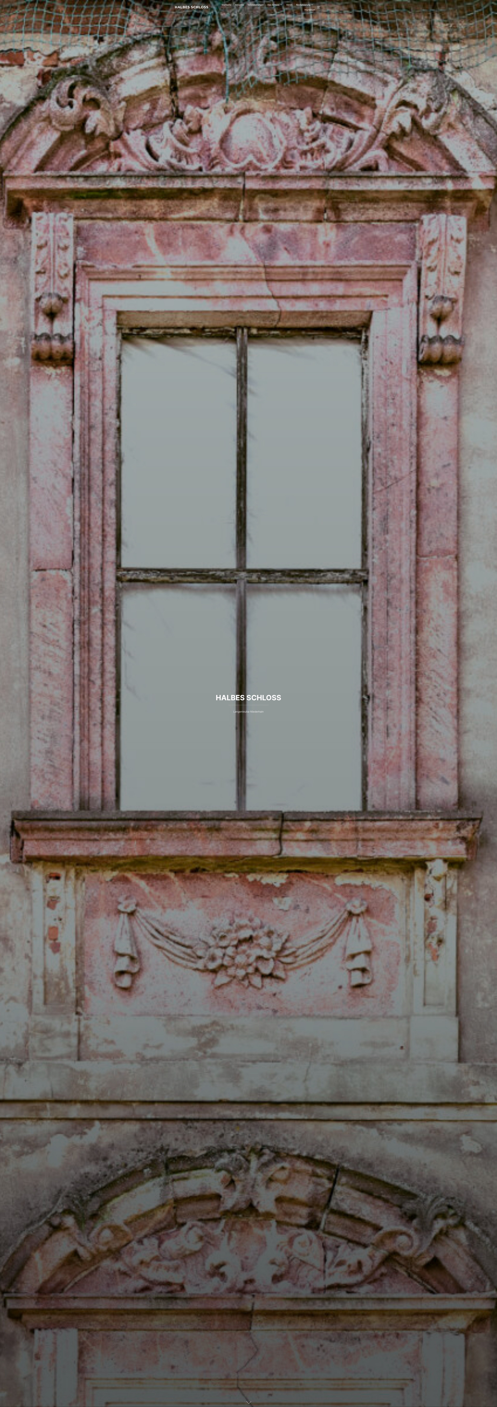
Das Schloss (273, 4)
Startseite (226, 4)
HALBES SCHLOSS (248, 697)
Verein (289, 4)
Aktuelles (239, 4)
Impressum (310, 9)
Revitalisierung (303, 4)
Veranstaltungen (256, 4)
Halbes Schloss (192, 7)
